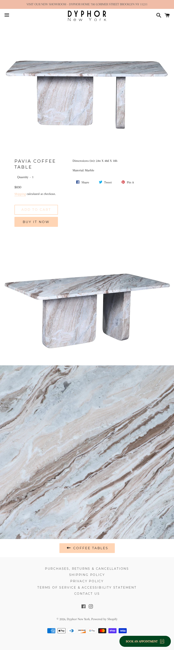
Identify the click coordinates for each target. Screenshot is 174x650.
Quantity (22, 177)
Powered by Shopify (104, 619)
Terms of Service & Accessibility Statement (87, 587)
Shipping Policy (87, 575)
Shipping (20, 193)
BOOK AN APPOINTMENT (142, 641)
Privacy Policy (87, 581)
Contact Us (87, 594)
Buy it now (36, 222)
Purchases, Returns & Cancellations (87, 569)
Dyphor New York (78, 619)
